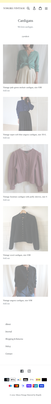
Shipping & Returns (14, 338)
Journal (8, 331)
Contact (8, 353)
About (8, 324)
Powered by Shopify (34, 395)
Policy (8, 346)
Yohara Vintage (21, 395)
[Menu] (46, 8)
